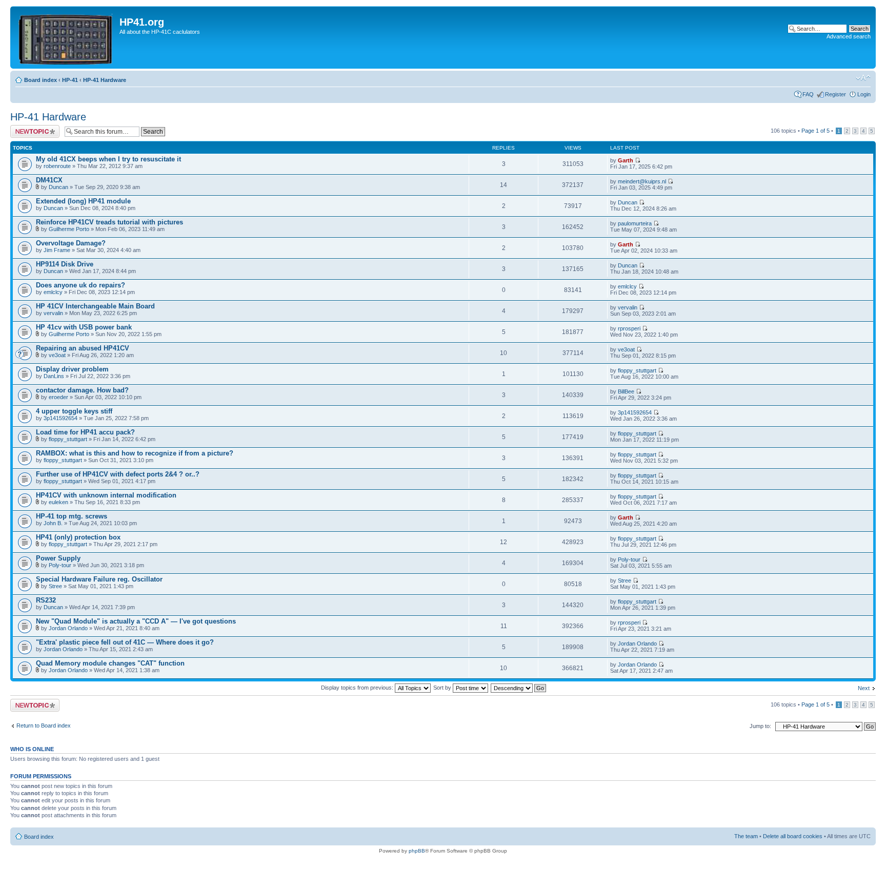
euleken (58, 502)
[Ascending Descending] (519, 688)
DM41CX (49, 180)
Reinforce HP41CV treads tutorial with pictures (109, 222)
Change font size (863, 77)
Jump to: (760, 726)
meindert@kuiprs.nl (642, 181)
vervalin (53, 313)
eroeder (58, 397)
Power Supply (58, 558)
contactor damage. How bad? (82, 390)
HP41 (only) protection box (78, 537)
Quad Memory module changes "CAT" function (110, 663)
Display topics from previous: (358, 688)
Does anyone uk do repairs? (80, 285)
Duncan (58, 187)
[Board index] (66, 37)
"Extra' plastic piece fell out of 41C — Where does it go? (125, 642)
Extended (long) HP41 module (83, 201)
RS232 (46, 600)
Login (864, 94)
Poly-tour (60, 565)
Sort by (443, 688)
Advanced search (849, 36)
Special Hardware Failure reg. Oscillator (99, 579)
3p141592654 (60, 418)
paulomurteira (635, 223)
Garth (625, 160)
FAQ (808, 94)
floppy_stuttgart (637, 370)
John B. (53, 523)
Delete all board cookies (792, 836)
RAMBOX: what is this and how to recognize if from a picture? (134, 453)
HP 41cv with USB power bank (84, 327)
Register (835, 94)
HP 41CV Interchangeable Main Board (95, 306)
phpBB (417, 851)
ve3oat (57, 355)
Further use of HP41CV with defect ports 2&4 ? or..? (117, 474)
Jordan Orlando (68, 628)
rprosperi (629, 328)
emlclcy (53, 292)
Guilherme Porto (69, 229)
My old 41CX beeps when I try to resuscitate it (108, 159)
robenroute (57, 166)
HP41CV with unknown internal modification (106, 495)
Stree (55, 586)
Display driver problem (72, 369)
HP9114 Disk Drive (64, 264)
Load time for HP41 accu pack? (85, 432)
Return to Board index (43, 725)
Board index (40, 80)
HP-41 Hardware (104, 80)
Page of (815, 131)
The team (746, 836)
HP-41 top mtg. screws (71, 516)
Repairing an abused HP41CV (82, 348)
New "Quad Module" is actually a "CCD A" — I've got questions (136, 621)
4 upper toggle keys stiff (74, 411)
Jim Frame (57, 250)
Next (864, 688)
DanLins (54, 376)
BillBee (626, 391)
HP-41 (70, 80)
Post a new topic (30, 128)
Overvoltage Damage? (71, 243)
